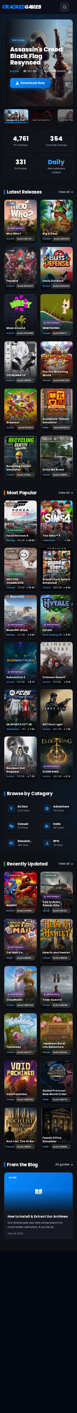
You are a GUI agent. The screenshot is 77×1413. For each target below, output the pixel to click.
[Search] (64, 7)
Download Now (33, 83)
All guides (62, 1164)
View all (64, 192)
